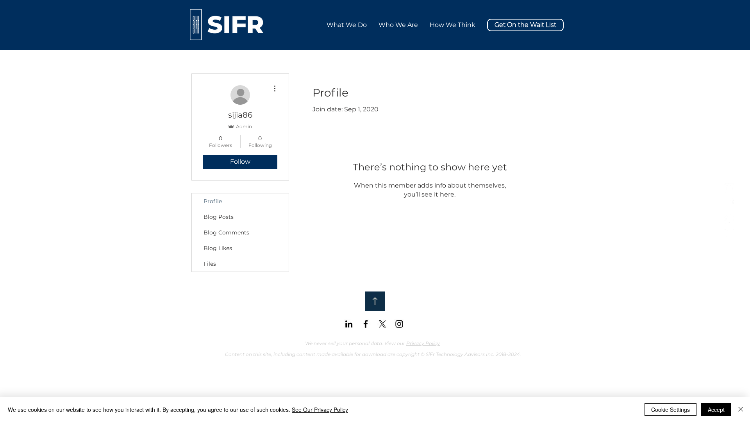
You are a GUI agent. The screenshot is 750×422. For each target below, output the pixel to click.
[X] (729, 219)
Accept (716, 409)
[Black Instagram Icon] (399, 324)
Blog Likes (218, 248)
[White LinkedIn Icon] (729, 188)
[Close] (740, 409)
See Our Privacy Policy (320, 409)
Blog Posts (219, 216)
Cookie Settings (670, 409)
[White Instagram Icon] (729, 234)
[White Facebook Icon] (729, 203)
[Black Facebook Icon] (366, 324)
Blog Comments (226, 232)
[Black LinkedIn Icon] (349, 324)
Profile (213, 201)
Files (210, 263)
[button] (452, 25)
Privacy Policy (423, 343)
